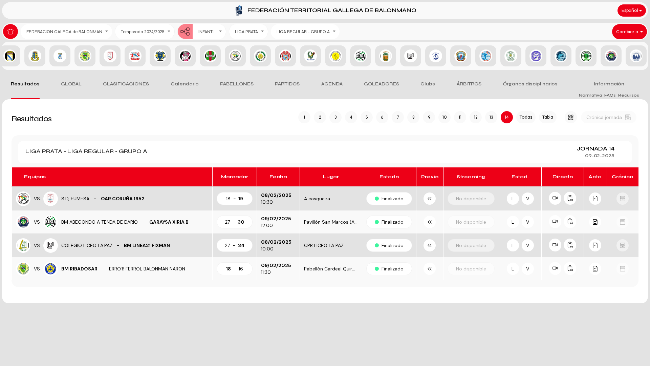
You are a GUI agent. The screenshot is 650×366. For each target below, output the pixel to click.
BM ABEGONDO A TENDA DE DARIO (99, 222)
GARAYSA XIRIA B (169, 222)
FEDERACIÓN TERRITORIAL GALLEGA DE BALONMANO (331, 10)
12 (476, 117)
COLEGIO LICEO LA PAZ (86, 245)
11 (460, 117)
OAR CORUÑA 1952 (123, 199)
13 (491, 117)
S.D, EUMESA (75, 199)
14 (507, 117)
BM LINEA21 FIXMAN (147, 245)
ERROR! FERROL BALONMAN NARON (147, 269)
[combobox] (66, 31)
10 (444, 117)
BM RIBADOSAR (79, 269)
